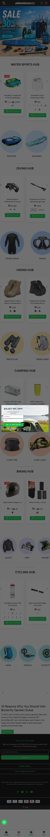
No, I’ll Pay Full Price (13, 428)
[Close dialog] (47, 406)
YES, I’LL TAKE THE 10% (13, 424)
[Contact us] (4, 822)
